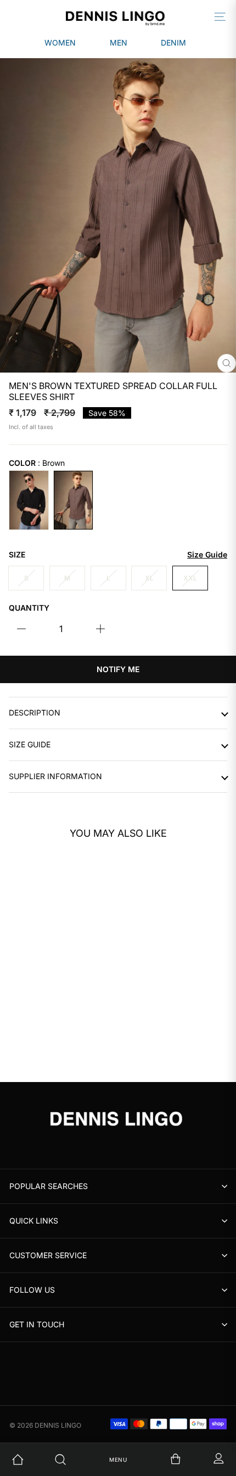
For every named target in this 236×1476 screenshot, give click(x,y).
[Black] (28, 500)
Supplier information (55, 776)
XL (149, 578)
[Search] (75, 1459)
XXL (190, 578)
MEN (118, 42)
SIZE (118, 554)
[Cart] (160, 1459)
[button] (93, 918)
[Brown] (73, 500)
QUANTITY (29, 608)
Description (34, 712)
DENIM (173, 42)
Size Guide (29, 744)
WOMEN (60, 42)
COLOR (37, 463)
